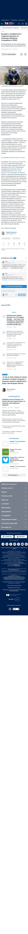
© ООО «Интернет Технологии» (14, 605)
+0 (20, 270)
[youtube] (22, 544)
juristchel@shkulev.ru (16, 564)
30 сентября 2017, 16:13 (6, 49)
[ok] (10, 544)
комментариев (10, 54)
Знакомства (21, 20)
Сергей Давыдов (6, 238)
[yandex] (26, 544)
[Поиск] (19, 24)
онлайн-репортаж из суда (17, 157)
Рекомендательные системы (14, 587)
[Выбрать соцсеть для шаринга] (25, 54)
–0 (25, 270)
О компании (5, 503)
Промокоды (14, 20)
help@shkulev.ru (17, 565)
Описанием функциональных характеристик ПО (14, 577)
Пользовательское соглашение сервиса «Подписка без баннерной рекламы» (14, 590)
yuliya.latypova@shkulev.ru (14, 569)
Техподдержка (6, 515)
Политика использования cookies (14, 585)
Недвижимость (5, 20)
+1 (20, 282)
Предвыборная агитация (9, 519)
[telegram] (2, 544)
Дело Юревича (16, 238)
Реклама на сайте (6, 496)
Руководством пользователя (14, 576)
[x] (18, 544)
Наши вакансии (6, 511)
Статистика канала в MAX (9, 523)
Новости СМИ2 (5, 305)
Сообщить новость (7, 488)
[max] (14, 544)
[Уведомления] (22, 24)
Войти (6, 295)
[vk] (6, 544)
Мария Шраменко (11, 232)
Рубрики (4, 492)
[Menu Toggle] (2, 24)
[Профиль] (26, 24)
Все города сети (6, 527)
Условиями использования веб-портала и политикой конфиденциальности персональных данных (14, 579)
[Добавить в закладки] (21, 54)
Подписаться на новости (9, 484)
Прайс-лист (5, 500)
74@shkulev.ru (21, 562)
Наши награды (5, 507)
